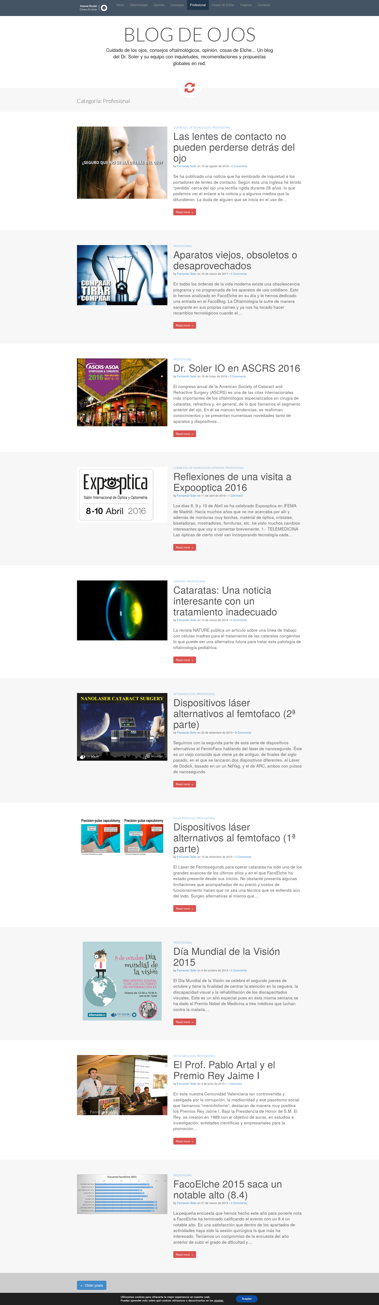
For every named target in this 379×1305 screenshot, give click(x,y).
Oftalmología (139, 5)
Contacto (264, 5)
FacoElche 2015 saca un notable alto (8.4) (227, 1188)
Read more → (184, 212)
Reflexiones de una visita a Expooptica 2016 (232, 481)
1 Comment (235, 495)
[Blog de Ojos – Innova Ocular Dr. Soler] (94, 8)
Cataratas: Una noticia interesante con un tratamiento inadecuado (225, 600)
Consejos (177, 5)
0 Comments (239, 166)
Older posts (91, 1285)
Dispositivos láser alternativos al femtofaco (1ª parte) (234, 837)
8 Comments (243, 732)
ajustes (218, 1300)
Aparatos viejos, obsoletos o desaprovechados (235, 259)
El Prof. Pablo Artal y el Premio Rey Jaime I (224, 1069)
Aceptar (247, 1299)
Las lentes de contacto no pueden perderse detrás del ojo (234, 146)
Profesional (198, 5)
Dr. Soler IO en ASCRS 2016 (236, 367)
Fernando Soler (187, 166)
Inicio (120, 5)
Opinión (159, 5)
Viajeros (246, 5)
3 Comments (243, 857)
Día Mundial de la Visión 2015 (226, 956)
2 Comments (238, 376)
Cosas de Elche (223, 5)
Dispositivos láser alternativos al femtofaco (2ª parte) (234, 713)
